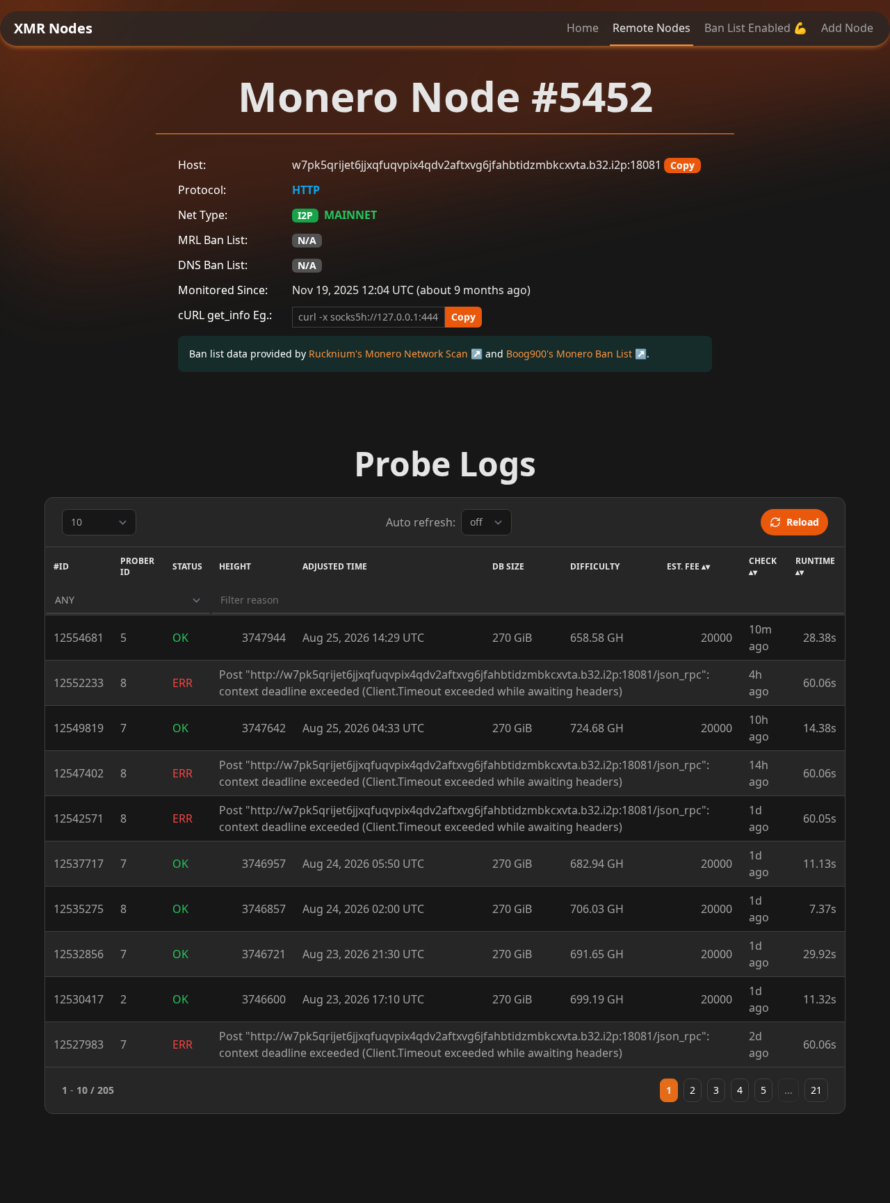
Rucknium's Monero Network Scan (388, 353)
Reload (802, 521)
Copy (682, 165)
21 (816, 1090)
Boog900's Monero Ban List (569, 353)
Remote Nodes (651, 27)
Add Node (847, 27)
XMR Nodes (53, 28)
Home (583, 27)
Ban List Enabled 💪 (755, 27)
